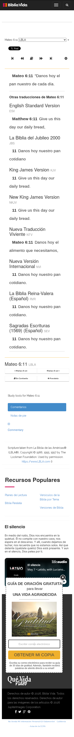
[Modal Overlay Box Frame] (34, 625)
